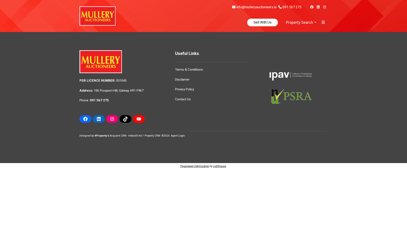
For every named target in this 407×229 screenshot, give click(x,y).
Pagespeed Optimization (194, 166)
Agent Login (178, 135)
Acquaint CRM (118, 135)
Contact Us (183, 99)
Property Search (299, 22)
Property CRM (152, 135)
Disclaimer (182, 79)
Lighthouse (219, 166)
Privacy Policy (184, 89)
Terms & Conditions (189, 69)
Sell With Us (263, 22)
